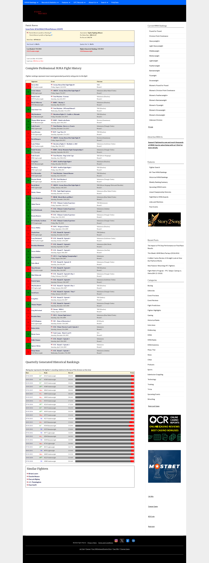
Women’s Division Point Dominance (162, 90)
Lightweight (153, 61)
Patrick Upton (35, 281)
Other (150, 360)
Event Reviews (153, 300)
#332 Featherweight (33, 51)
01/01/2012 (29, 440)
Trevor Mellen (35, 228)
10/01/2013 (29, 415)
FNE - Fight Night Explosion (62, 191)
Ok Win (150, 496)
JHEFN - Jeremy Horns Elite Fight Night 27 (66, 90)
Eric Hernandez (36, 173)
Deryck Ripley (34, 479)
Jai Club (82, 549)
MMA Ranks (152, 340)
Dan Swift (33, 485)
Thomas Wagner (36, 304)
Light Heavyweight (156, 46)
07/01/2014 (29, 404)
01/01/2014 (29, 411)
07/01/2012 (29, 433)
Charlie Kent (35, 232)
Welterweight (154, 56)
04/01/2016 (29, 379)
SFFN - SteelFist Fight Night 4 (62, 161)
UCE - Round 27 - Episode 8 (61, 244)
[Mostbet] (164, 482)
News (150, 355)
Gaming (150, 315)
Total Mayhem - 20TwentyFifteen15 (64, 108)
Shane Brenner (35, 268)
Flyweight (153, 75)
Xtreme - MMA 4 (58, 309)
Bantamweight (154, 71)
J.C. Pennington (35, 482)
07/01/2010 (29, 461)
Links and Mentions (156, 202)
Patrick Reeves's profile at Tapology (40, 35)
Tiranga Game (125, 549)
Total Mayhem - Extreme (61, 96)
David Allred (35, 185)
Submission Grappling (155, 374)
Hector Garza (35, 334)
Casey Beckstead (36, 238)
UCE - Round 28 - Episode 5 (61, 232)
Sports (150, 370)
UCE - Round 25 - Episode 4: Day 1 (64, 285)
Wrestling (151, 399)
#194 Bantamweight (86, 51)
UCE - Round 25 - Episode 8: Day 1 (64, 274)
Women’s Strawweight (157, 110)
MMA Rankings (30, 2)
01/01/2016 (29, 383)
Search (103, 2)
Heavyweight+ (154, 41)
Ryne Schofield (35, 257)
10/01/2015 (29, 386)
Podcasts (151, 365)
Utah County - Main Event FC (62, 333)
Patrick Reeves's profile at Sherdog (39, 33)
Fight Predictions (154, 305)
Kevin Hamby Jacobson (38, 221)
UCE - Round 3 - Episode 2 (61, 345)
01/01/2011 (29, 454)
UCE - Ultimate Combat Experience (64, 203)
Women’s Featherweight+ (158, 95)
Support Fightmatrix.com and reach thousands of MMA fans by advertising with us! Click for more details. (165, 145)
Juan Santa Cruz (36, 109)
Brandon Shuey (36, 316)
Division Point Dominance (158, 36)
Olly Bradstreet (36, 114)
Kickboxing (152, 330)
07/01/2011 (29, 447)
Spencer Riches (36, 346)
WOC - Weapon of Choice (61, 226)
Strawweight (153, 80)
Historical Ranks (153, 320)
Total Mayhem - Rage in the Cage (63, 155)
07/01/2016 (29, 376)
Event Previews (153, 295)
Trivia (150, 389)
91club (150, 127)
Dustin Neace (34, 476)
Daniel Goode (35, 96)
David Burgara (36, 139)
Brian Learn (33, 473)
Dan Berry (34, 167)
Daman (88, 549)
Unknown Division (155, 120)
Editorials (151, 291)
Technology (152, 379)
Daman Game (153, 506)
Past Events (153, 207)
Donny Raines (35, 351)
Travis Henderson (36, 198)
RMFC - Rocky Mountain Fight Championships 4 (68, 150)
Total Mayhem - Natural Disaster (63, 173)
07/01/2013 (29, 418)
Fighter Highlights (154, 310)
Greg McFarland (36, 310)
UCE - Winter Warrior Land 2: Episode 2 (66, 327)
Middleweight (154, 51)
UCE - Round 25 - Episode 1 (61, 297)
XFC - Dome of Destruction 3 (62, 321)
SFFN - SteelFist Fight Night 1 (62, 167)
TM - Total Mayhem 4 (60, 179)
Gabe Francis (35, 126)
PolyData (114, 2)
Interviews (151, 325)
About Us (92, 2)
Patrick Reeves (32, 25)
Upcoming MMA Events (157, 187)
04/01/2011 (29, 450)
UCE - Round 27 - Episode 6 (61, 250)
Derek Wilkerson (36, 102)
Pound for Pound (155, 31)
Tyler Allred (35, 263)
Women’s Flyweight (156, 105)
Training (151, 384)
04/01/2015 (29, 394)
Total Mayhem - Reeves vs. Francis (64, 126)
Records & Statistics (49, 2)
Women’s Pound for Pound (158, 85)
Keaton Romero (36, 216)
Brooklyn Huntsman (37, 245)
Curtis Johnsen (35, 90)
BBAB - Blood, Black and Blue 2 (63, 197)
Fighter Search (154, 167)
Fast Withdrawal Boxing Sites (102, 549)
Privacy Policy (92, 543)
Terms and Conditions (105, 543)
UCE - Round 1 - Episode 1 (61, 351)
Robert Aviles (35, 328)
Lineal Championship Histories (160, 192)
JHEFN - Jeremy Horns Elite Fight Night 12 (66, 185)
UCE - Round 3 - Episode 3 (61, 339)
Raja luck (151, 526)
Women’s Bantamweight (158, 100)
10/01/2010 (29, 457)
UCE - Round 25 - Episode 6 (61, 280)
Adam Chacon (35, 204)
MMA (150, 335)
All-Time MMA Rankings (158, 172)
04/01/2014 (29, 408)
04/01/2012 (29, 436)
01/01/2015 (29, 397)
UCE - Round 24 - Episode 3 (61, 303)
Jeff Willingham (36, 321)
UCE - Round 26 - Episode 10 (62, 262)
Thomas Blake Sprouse (38, 120)
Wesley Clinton (36, 192)
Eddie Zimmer (35, 340)
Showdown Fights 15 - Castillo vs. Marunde (66, 114)
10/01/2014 (29, 401)
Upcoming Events (154, 394)
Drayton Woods (36, 179)
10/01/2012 (29, 429)
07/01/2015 (29, 390)
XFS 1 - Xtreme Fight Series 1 (62, 315)
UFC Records (78, 2)
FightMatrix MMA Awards (158, 197)
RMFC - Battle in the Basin (61, 120)
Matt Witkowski (36, 275)
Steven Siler (39, 61)
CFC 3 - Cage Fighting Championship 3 (65, 256)
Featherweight (154, 66)
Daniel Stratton (36, 150)
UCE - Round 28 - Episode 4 (61, 238)
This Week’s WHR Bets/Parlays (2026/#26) (163, 253)
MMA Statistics (153, 345)
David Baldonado (36, 210)
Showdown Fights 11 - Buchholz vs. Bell (65, 144)
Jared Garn (35, 293)
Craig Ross (34, 161)
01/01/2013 (29, 425)
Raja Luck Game (153, 406)
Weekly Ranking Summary (158, 182)
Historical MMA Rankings (158, 177)
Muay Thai (151, 350)
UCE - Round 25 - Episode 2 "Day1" (64, 291)
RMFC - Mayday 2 (59, 102)
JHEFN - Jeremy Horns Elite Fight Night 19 (66, 138)
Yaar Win (116, 549)
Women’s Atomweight (157, 115)
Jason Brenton (35, 132)
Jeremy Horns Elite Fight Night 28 (63, 85)
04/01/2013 (29, 422)
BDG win (151, 516)
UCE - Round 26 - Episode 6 (61, 268)
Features (65, 2)
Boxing (150, 286)
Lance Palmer (35, 144)
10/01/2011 (29, 443)
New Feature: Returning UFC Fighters (161, 266)
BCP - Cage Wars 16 (59, 132)
